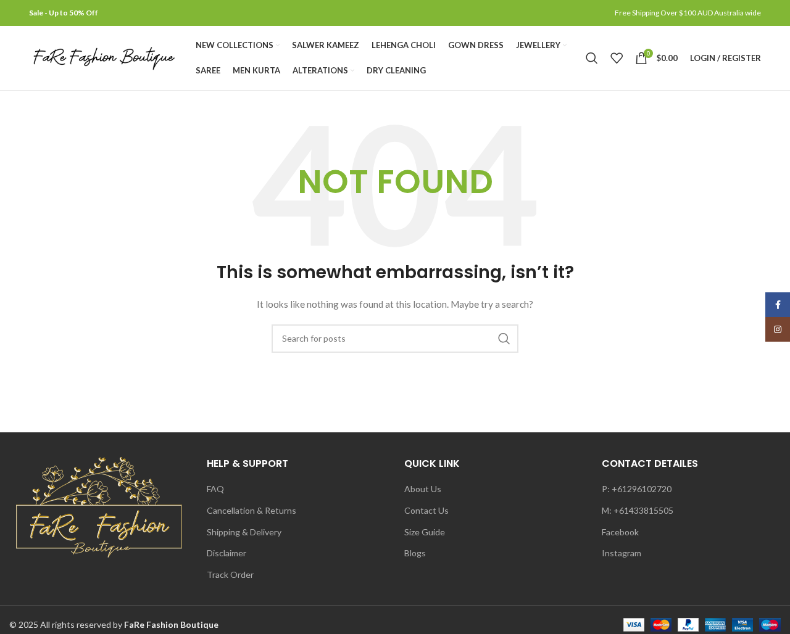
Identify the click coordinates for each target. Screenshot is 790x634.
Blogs (415, 553)
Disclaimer (226, 553)
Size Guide (424, 532)
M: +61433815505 (637, 510)
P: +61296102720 (637, 489)
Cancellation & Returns (251, 510)
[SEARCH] (504, 338)
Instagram (621, 553)
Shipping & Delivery (244, 532)
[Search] (592, 58)
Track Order (230, 574)
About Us (422, 489)
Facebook (620, 532)
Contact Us (426, 510)
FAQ (215, 489)
